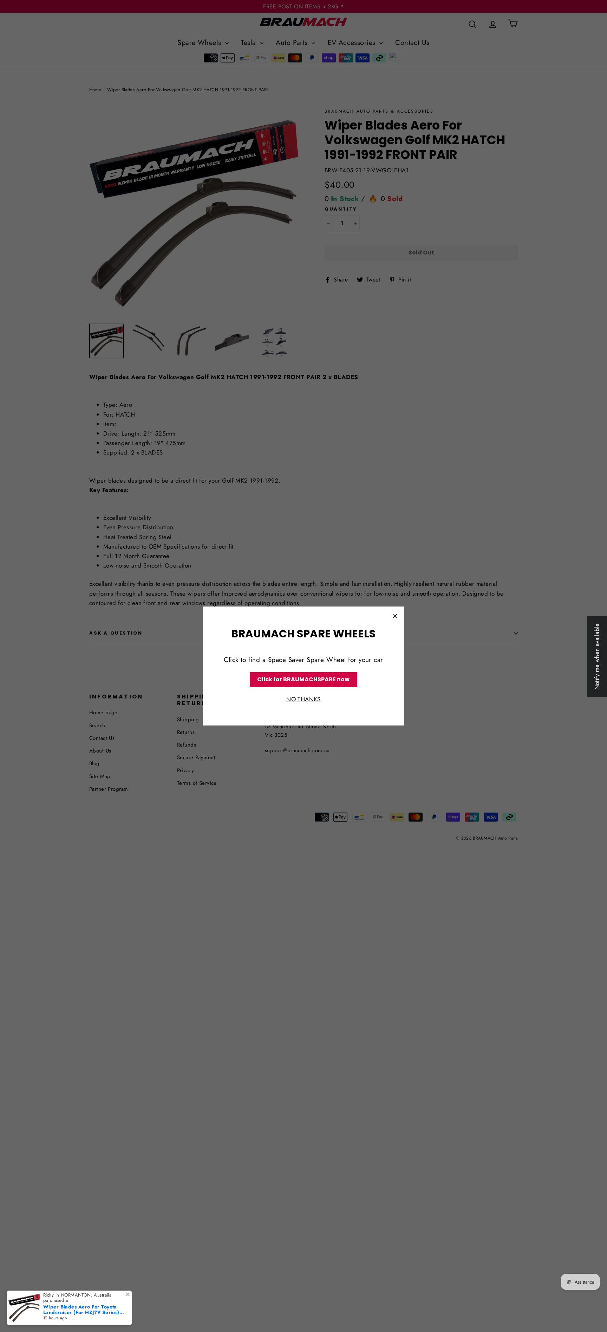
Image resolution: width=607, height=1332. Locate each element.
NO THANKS (303, 699)
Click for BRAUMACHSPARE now (303, 679)
